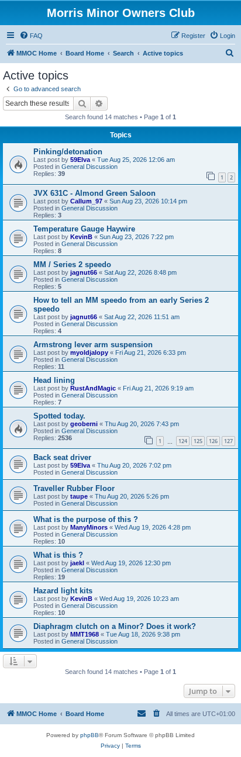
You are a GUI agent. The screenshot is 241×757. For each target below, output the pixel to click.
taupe (79, 496)
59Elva (80, 159)
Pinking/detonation (67, 151)
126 (213, 441)
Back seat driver (62, 457)
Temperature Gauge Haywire (84, 228)
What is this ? (58, 555)
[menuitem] (31, 36)
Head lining (54, 380)
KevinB (81, 236)
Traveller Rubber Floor (74, 488)
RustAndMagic (93, 388)
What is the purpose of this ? (85, 519)
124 (182, 441)
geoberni (84, 423)
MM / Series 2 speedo (72, 264)
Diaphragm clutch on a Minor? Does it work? (114, 626)
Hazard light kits (62, 590)
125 (198, 441)
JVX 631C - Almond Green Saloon (94, 193)
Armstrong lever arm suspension (93, 344)
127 (228, 441)
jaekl (77, 562)
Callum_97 (86, 201)
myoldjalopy (89, 352)
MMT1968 (84, 634)
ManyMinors (89, 527)
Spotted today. (59, 416)
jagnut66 (83, 272)
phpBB (89, 735)
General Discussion (89, 166)
